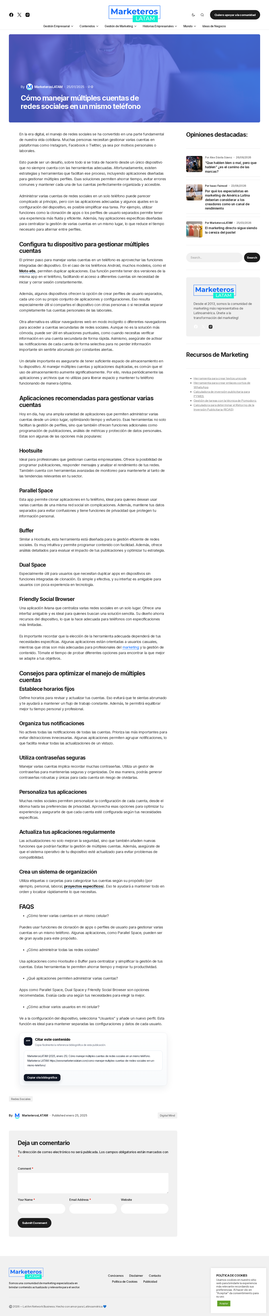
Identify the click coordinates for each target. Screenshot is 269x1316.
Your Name (26, 1200)
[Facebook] (195, 326)
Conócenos (115, 1275)
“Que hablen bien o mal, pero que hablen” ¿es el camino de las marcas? (231, 167)
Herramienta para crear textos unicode (220, 378)
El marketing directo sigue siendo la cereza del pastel (231, 230)
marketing (130, 647)
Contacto (155, 1275)
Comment (25, 1168)
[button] (193, 15)
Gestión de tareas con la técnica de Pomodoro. (225, 400)
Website (126, 1200)
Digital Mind (167, 1115)
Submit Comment (34, 1223)
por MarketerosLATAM (219, 222)
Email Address (80, 1200)
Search (252, 257)
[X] (203, 326)
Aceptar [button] (223, 1303)
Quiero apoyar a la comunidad (235, 15)
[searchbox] (214, 257)
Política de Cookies (124, 1281)
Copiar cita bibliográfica (42, 1077)
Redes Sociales (21, 1099)
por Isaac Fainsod (216, 185)
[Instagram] (210, 326)
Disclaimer (136, 1275)
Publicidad (150, 1281)
